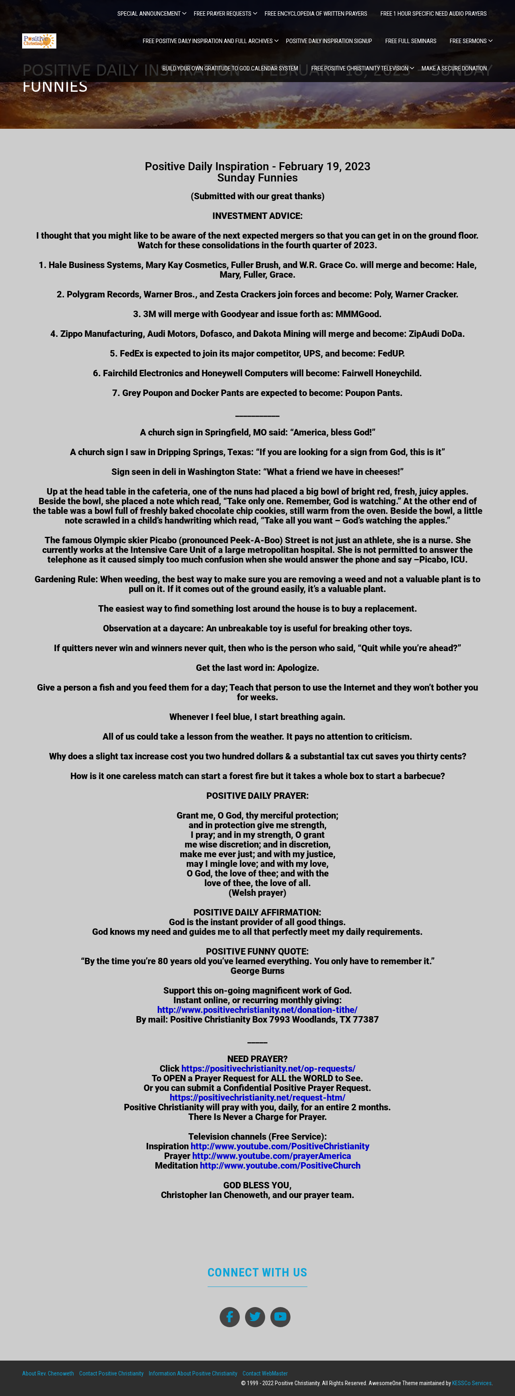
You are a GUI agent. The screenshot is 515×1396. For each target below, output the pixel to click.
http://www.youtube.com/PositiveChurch (280, 1166)
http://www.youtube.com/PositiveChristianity (280, 1146)
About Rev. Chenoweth (48, 1373)
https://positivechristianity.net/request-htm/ (258, 1098)
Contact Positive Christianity (111, 1373)
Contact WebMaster (265, 1373)
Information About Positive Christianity (193, 1373)
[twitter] (255, 1317)
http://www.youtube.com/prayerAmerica (271, 1156)
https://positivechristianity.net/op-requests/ (268, 1069)
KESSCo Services (472, 1383)
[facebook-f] (230, 1317)
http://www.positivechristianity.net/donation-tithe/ (257, 1010)
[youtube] (280, 1317)
